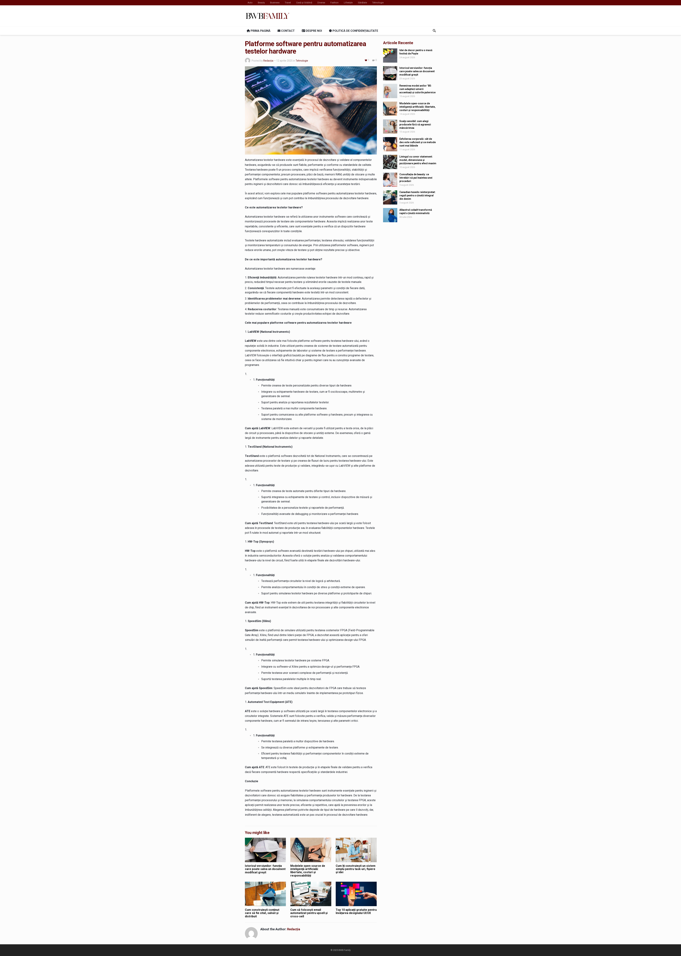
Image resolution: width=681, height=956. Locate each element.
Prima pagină (260, 30)
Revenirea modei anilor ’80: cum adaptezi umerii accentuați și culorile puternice (417, 89)
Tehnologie (378, 2)
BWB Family (345, 950)
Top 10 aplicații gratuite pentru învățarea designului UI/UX (356, 911)
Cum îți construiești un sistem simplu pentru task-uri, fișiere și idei (355, 869)
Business (274, 2)
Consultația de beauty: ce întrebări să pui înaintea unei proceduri (415, 178)
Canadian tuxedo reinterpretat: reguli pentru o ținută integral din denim (417, 195)
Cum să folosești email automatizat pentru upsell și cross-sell (309, 913)
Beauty (261, 2)
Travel (288, 2)
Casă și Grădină (304, 2)
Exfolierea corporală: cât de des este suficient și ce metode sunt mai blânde (417, 142)
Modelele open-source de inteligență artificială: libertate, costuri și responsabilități (307, 870)
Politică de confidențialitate (355, 30)
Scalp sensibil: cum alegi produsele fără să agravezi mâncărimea (415, 124)
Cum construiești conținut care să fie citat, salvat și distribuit (262, 913)
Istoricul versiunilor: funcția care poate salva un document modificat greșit (265, 869)
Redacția (268, 60)
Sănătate (362, 2)
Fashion (334, 2)
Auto (250, 2)
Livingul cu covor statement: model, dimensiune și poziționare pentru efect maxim (417, 160)
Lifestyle (348, 2)
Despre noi (313, 30)
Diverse (321, 2)
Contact (287, 30)
